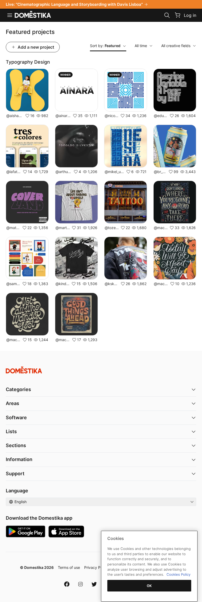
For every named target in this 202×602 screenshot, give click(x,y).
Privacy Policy (96, 567)
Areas (12, 403)
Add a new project (36, 47)
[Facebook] (67, 584)
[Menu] (10, 15)
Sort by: (105, 45)
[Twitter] (94, 584)
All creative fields (175, 45)
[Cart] (177, 15)
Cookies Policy (178, 574)
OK (149, 586)
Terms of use (69, 567)
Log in (190, 15)
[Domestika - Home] (33, 14)
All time (141, 45)
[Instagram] (80, 584)
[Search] (167, 15)
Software (16, 417)
